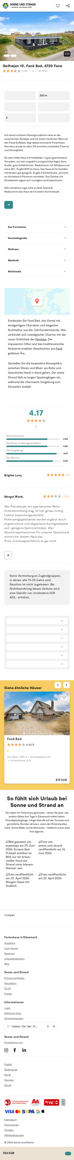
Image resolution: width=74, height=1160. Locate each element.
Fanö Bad (14, 739)
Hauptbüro (10, 983)
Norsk (7, 1075)
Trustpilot (9, 915)
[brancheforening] (16, 1105)
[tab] (24, 733)
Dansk (7, 1085)
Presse (8, 993)
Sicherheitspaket (13, 1018)
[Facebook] (17, 1050)
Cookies (8, 1130)
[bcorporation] (64, 1105)
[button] (20, 855)
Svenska (9, 1080)
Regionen (9, 953)
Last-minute (11, 948)
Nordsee (41, 339)
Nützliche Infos (12, 1013)
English (8, 1064)
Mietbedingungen (14, 1135)
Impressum (10, 1119)
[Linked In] (26, 1050)
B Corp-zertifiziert (14, 978)
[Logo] (18, 6)
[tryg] (52, 1105)
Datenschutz (11, 1125)
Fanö (59, 349)
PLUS (7, 988)
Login (7, 1008)
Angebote (9, 943)
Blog (6, 964)
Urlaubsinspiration (14, 959)
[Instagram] (8, 1050)
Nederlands (10, 1069)
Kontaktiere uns (13, 1042)
